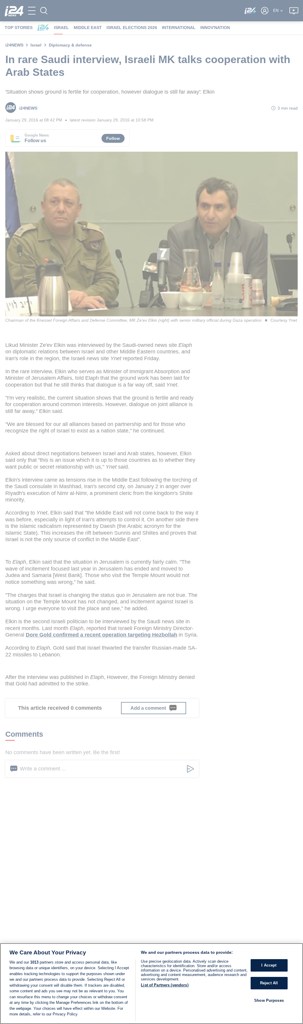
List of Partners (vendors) (164, 985)
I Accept (268, 965)
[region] (151, 983)
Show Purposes (269, 1000)
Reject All (269, 983)
